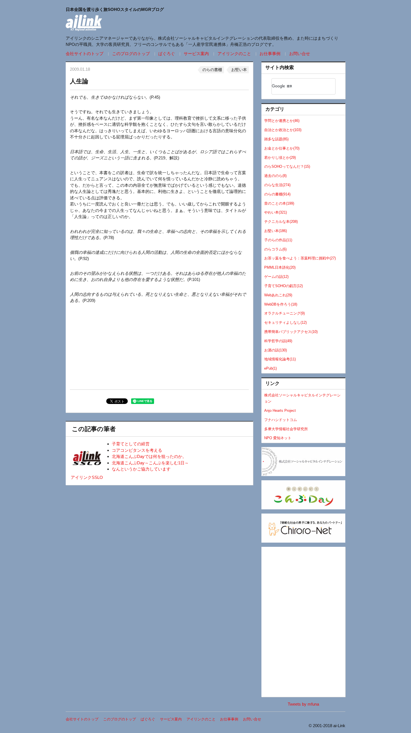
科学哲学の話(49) (278, 341)
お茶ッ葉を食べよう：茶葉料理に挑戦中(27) (300, 258)
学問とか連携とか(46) (281, 121)
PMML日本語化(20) (280, 267)
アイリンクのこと (234, 53)
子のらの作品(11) (278, 240)
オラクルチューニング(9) (284, 313)
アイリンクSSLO (87, 477)
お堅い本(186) (275, 231)
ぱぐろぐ (166, 53)
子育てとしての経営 (131, 443)
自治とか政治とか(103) (282, 130)
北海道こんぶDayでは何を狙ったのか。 (149, 456)
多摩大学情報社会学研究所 (286, 429)
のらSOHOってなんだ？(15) (287, 166)
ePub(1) (270, 368)
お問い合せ (299, 53)
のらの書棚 (212, 69)
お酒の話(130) (275, 350)
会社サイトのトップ (84, 53)
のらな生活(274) (277, 185)
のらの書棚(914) (277, 194)
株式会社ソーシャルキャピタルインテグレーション (302, 398)
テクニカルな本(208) (281, 221)
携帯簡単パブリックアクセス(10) (291, 332)
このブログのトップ (131, 53)
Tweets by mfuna (303, 704)
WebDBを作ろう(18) (280, 304)
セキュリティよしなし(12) (285, 322)
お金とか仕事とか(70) (281, 148)
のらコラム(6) (275, 249)
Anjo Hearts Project (280, 410)
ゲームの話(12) (276, 277)
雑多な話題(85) (276, 139)
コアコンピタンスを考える (137, 450)
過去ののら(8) (275, 176)
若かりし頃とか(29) (280, 157)
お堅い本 (239, 69)
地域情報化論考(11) (280, 359)
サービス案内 (196, 53)
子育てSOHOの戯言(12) (283, 286)
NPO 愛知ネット (277, 438)
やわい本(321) (275, 212)
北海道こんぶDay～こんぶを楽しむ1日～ (150, 462)
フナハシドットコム (280, 420)
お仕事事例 (269, 53)
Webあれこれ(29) (278, 295)
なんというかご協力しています (141, 469)
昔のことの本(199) (279, 203)
